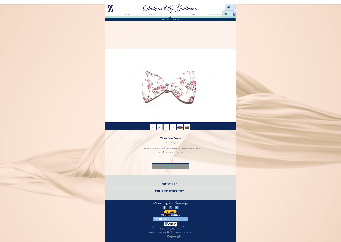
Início (108, 39)
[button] (170, 216)
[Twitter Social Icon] (176, 210)
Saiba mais (170, 158)
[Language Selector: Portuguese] (228, 14)
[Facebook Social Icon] (164, 210)
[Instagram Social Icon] (170, 210)
